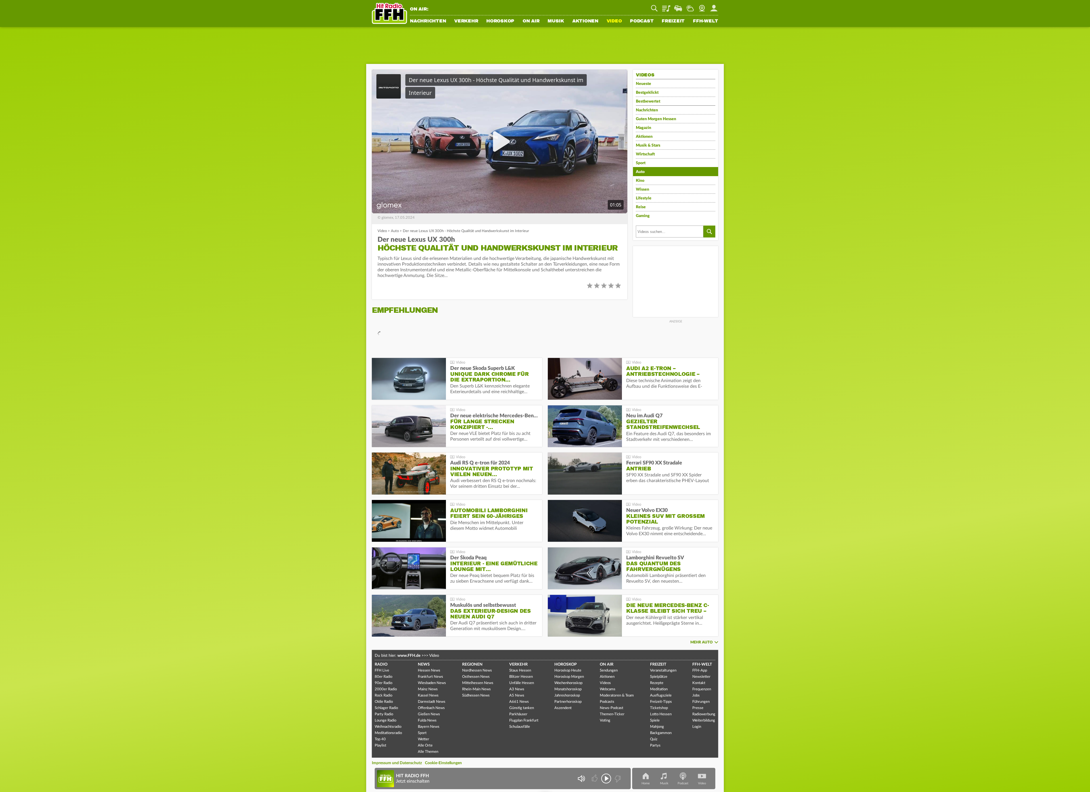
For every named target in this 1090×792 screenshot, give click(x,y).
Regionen (472, 664)
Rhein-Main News (476, 689)
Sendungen (609, 670)
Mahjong (657, 727)
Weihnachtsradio (388, 727)
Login (696, 727)
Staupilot (678, 6)
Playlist (666, 6)
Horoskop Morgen (569, 677)
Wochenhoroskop (568, 683)
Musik (556, 21)
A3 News (516, 689)
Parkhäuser (518, 714)
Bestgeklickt (647, 93)
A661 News (519, 702)
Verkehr (466, 21)
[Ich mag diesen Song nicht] (617, 778)
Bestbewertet (648, 101)
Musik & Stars (648, 145)
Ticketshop (659, 708)
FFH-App (699, 670)
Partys (655, 745)
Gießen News (429, 714)
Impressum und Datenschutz (397, 763)
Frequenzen (701, 689)
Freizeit (673, 21)
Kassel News (428, 695)
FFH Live (382, 670)
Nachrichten (428, 21)
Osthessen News (476, 677)
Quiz (653, 739)
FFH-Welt (705, 21)
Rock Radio (383, 695)
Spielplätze (658, 677)
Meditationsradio (388, 733)
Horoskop (500, 21)
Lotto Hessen (661, 714)
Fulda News (427, 720)
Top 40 (380, 739)
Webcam (702, 6)
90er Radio (383, 683)
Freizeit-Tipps (661, 702)
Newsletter (701, 677)
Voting (605, 720)
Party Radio (384, 714)
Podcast (641, 21)
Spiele (655, 720)
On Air (531, 21)
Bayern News (428, 727)
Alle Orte (425, 745)
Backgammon (661, 733)
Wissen (642, 189)
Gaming (643, 216)
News (424, 664)
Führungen (701, 702)
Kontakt (698, 683)
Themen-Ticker (612, 714)
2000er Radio (386, 689)
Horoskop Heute (567, 670)
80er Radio (383, 677)
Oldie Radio (384, 702)
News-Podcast (611, 708)
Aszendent (563, 708)
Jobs (696, 695)
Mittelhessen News (477, 683)
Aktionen (585, 21)
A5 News (516, 695)
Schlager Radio (386, 708)
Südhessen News (476, 695)
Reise (641, 207)
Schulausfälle (519, 727)
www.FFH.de (408, 656)
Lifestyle (643, 198)
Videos (605, 683)
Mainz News (428, 689)
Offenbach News (431, 708)
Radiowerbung (703, 714)
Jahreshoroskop (567, 695)
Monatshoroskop (568, 689)
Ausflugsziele (661, 695)
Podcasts (607, 702)
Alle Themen (428, 752)
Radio (381, 664)
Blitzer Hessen (521, 677)
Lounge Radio (385, 720)
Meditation (659, 689)
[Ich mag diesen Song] (595, 778)
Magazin (643, 128)
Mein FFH (714, 6)
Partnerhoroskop (568, 702)
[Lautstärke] (581, 778)
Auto (395, 231)
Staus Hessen (520, 670)
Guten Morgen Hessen (656, 119)
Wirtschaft (645, 154)
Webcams (607, 689)
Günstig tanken (521, 708)
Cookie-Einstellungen (443, 763)
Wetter (690, 6)
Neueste (643, 84)
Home (646, 783)
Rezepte (656, 683)
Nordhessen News (477, 670)
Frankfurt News (430, 677)
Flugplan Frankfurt (523, 720)
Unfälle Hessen (521, 683)
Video (614, 21)
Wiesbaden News (432, 683)
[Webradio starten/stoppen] (606, 778)
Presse (697, 708)
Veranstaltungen (663, 670)
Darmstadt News (431, 702)
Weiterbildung (703, 720)
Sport (640, 163)
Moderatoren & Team (617, 695)
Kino (640, 181)
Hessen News (429, 670)
